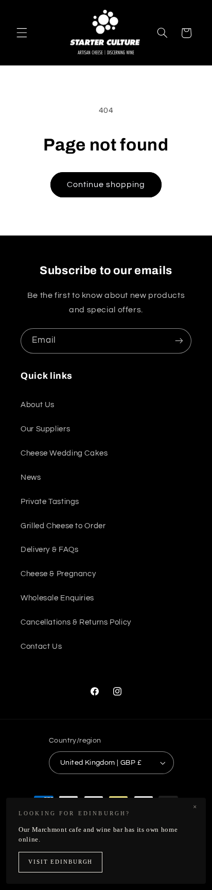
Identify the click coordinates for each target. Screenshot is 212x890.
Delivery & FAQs (49, 549)
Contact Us (41, 646)
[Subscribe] (179, 341)
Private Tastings (50, 502)
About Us (38, 405)
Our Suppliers (45, 429)
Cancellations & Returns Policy (76, 622)
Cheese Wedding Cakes (64, 453)
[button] (21, 33)
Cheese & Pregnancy (58, 574)
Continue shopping (106, 184)
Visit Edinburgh (60, 862)
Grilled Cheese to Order (63, 526)
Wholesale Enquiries (57, 598)
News (31, 477)
